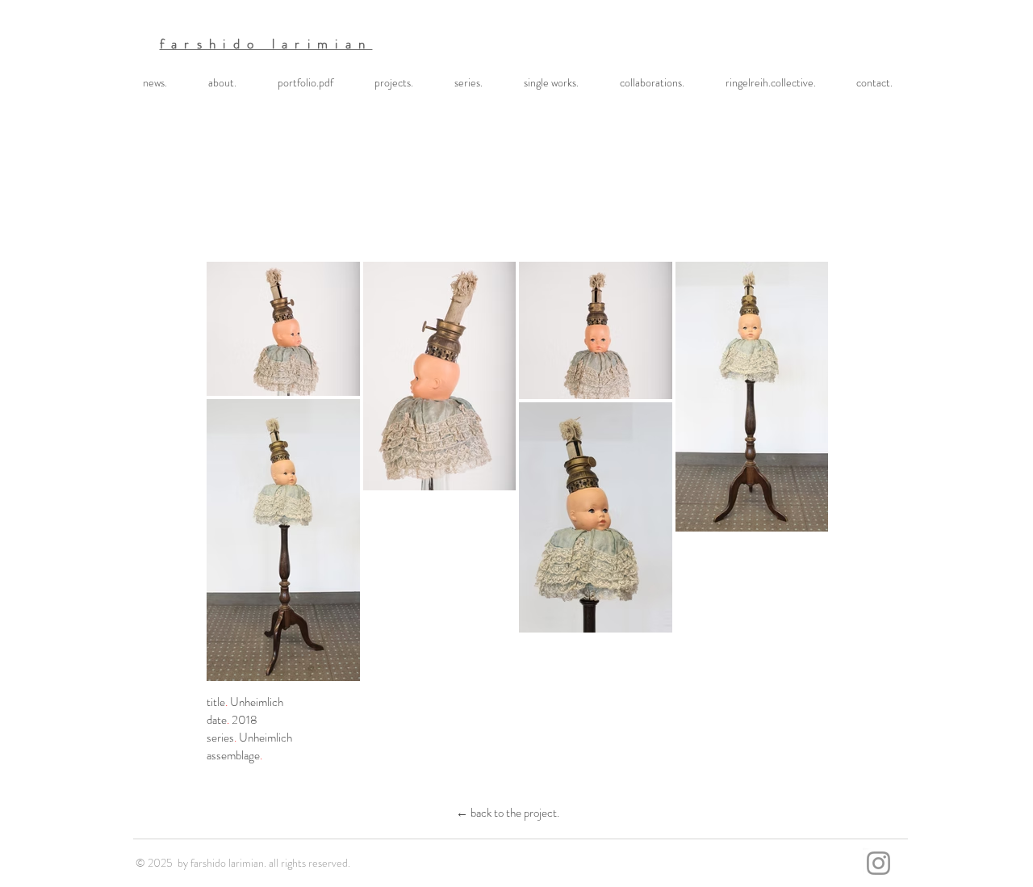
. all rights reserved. (307, 863)
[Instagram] (878, 863)
